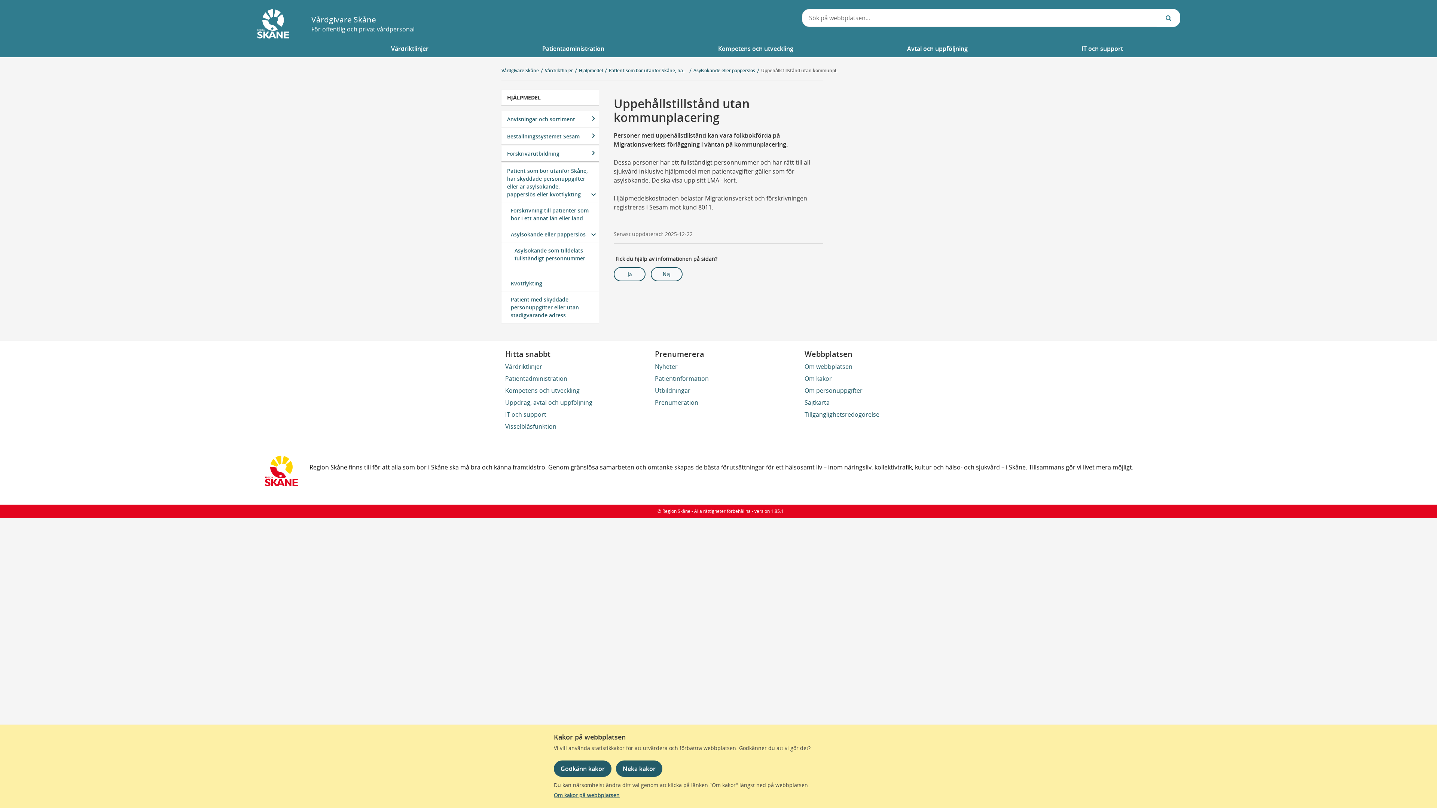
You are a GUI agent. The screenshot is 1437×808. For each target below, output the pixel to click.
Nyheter (666, 366)
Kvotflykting (526, 283)
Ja (630, 274)
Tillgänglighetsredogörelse (842, 414)
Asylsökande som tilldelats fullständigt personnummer (550, 254)
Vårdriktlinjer (523, 366)
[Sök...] (1168, 18)
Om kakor (818, 378)
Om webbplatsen (828, 366)
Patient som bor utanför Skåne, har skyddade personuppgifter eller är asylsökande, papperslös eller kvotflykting (547, 182)
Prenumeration (676, 402)
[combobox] (979, 18)
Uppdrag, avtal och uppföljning (548, 402)
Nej (667, 274)
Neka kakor (639, 769)
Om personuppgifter (834, 390)
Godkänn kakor (583, 769)
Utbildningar (672, 390)
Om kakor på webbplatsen (587, 795)
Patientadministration (536, 378)
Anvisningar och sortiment (541, 119)
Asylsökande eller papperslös (548, 234)
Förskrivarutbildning (533, 153)
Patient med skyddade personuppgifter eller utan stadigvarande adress (545, 307)
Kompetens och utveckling (542, 390)
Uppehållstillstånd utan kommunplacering (800, 70)
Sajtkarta (817, 402)
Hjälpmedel (524, 97)
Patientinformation (682, 378)
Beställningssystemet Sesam (543, 136)
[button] (409, 48)
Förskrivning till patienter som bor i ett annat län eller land (550, 214)
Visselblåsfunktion (530, 426)
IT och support (525, 414)
